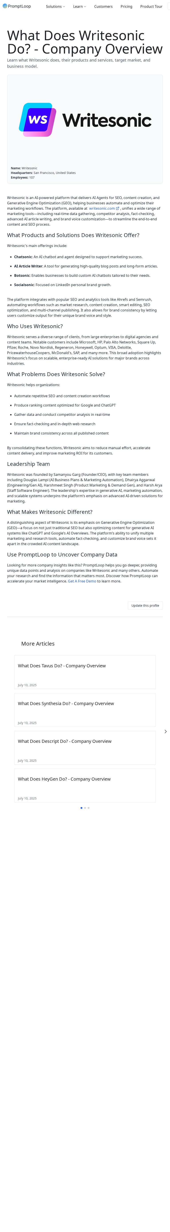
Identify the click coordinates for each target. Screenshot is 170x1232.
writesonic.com (102, 208)
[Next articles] (165, 731)
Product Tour (151, 6)
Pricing (126, 6)
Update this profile (145, 605)
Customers (103, 6)
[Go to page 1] (81, 808)
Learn (78, 6)
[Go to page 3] (88, 808)
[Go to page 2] (85, 808)
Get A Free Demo (82, 581)
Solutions (54, 6)
